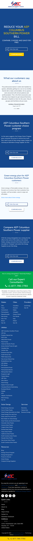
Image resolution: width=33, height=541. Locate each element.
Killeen (15, 321)
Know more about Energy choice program (13, 146)
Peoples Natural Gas (7, 335)
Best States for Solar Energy (9, 418)
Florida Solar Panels (6, 429)
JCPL (2, 393)
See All (3, 323)
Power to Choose (6, 457)
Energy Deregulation (7, 455)
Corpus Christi (17, 314)
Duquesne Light (5, 374)
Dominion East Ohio (6, 352)
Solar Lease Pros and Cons (8, 416)
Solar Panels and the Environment (10, 421)
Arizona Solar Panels (7, 425)
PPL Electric (4, 365)
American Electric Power (8, 344)
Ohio (2, 305)
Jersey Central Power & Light (9, 346)
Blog (2, 450)
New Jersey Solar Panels (8, 440)
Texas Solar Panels (6, 431)
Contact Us (4, 514)
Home (3, 504)
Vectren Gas (4, 350)
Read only (4, 249)
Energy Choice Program (7, 452)
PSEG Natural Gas (6, 357)
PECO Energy (5, 398)
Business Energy (25, 412)
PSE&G (3, 391)
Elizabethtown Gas (6, 361)
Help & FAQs (5, 512)
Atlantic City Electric (6, 395)
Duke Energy (4, 382)
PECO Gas (4, 337)
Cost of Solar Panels (7, 410)
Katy (14, 318)
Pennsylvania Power (6, 367)
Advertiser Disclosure (7, 517)
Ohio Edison (4, 380)
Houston (15, 308)
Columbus (15, 305)
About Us (4, 507)
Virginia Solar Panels (7, 427)
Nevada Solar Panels (7, 438)
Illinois (3, 321)
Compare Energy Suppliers (8, 461)
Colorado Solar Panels (7, 423)
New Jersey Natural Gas (7, 359)
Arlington (15, 312)
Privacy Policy (22, 485)
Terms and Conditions (8, 485)
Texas (3, 308)
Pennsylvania (4, 312)
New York (4, 318)
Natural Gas (24, 410)
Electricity (24, 408)
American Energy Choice (23, 491)
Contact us (4, 487)
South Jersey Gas (6, 354)
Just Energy (27, 305)
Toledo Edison (5, 376)
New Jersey (4, 316)
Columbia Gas (5, 348)
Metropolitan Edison (6, 372)
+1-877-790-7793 (17, 538)
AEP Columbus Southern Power (10, 331)
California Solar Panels (7, 434)
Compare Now (16, 54)
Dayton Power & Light (7, 385)
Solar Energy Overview (7, 408)
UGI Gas (3, 333)
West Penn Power (6, 339)
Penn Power (4, 342)
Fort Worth (16, 316)
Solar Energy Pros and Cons (9, 414)
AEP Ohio (4, 378)
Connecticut (4, 310)
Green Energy (5, 459)
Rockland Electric (6, 389)
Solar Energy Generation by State (10, 412)
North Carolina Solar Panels (9, 436)
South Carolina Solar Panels (9, 442)
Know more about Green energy (10, 197)
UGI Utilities (4, 363)
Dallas (14, 310)
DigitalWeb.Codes (18, 535)
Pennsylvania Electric (7, 370)
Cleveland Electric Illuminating (9, 387)
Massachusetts (5, 314)
